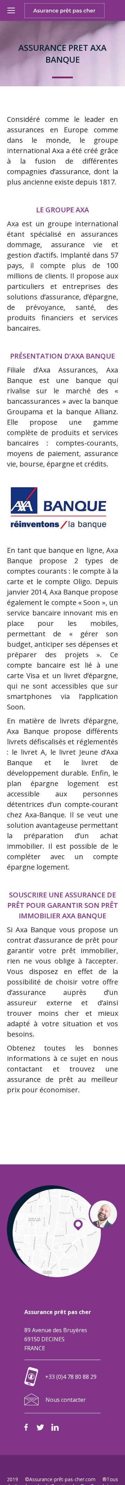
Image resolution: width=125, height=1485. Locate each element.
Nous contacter (65, 1400)
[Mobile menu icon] (11, 10)
